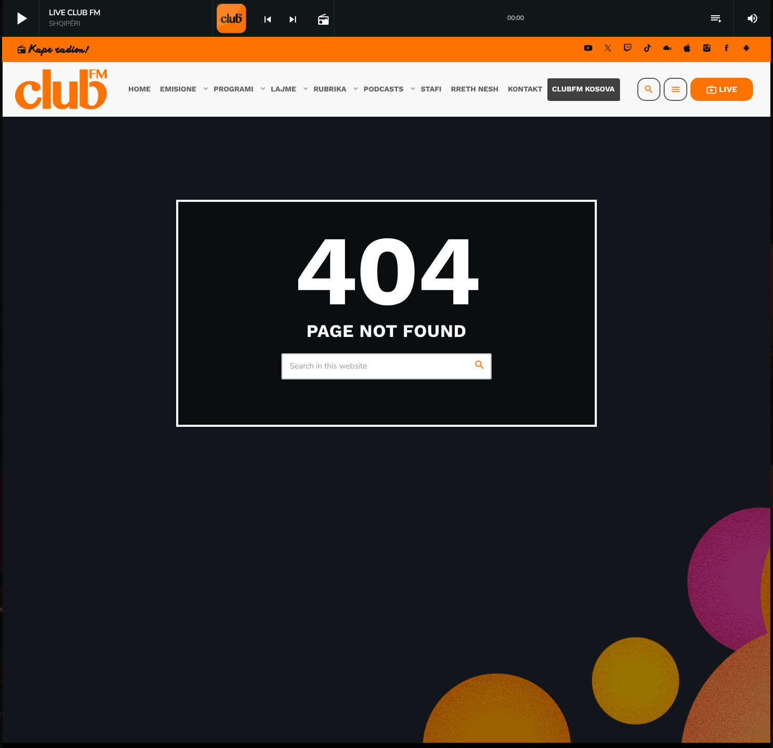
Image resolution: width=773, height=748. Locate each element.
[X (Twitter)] (608, 50)
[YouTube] (588, 50)
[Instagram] (707, 50)
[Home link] (62, 89)
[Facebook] (727, 50)
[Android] (746, 50)
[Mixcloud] (667, 50)
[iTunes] (687, 50)
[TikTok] (647, 50)
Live (721, 89)
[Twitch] (628, 50)
